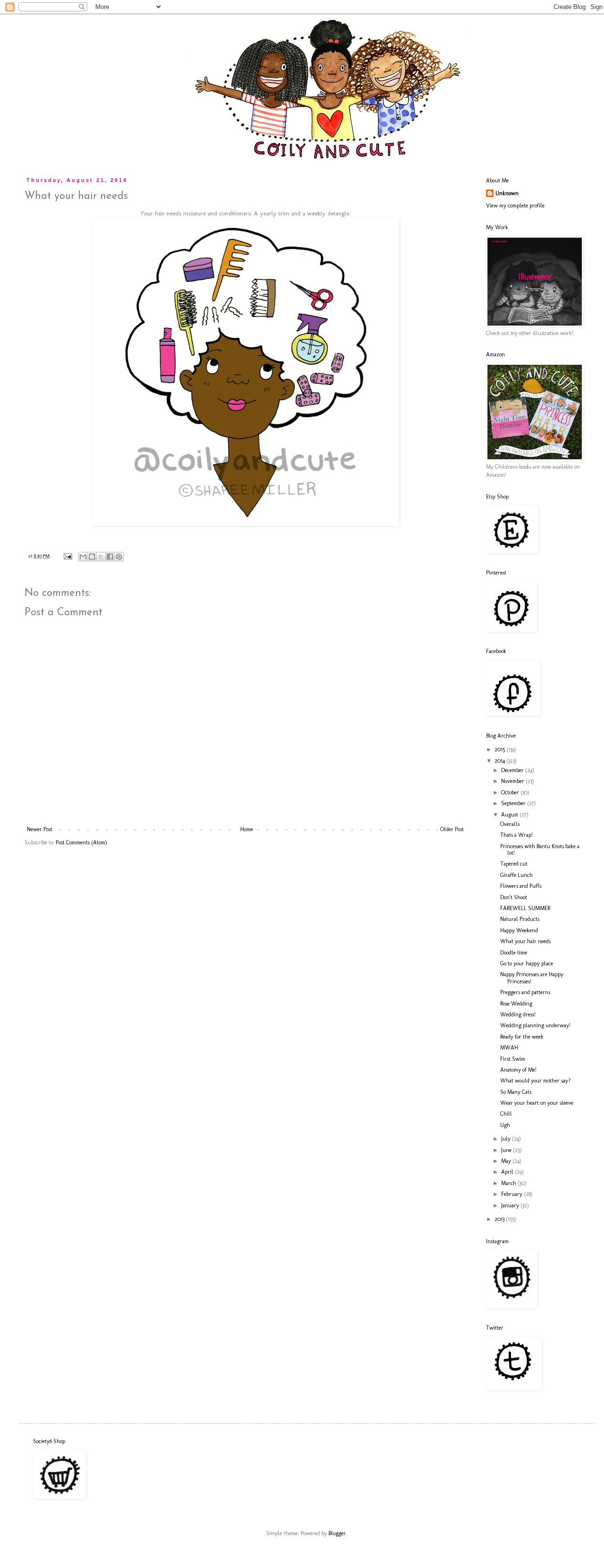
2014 (500, 760)
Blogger (337, 1533)
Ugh (505, 1125)
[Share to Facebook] (110, 556)
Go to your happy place (526, 963)
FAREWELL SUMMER (525, 908)
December (513, 770)
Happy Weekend (519, 930)
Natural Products (519, 919)
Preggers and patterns (525, 992)
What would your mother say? (535, 1080)
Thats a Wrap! (516, 835)
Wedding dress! (518, 1014)
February (512, 1194)
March (509, 1183)
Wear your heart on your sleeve (536, 1103)
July (506, 1138)
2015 (500, 749)
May (506, 1161)
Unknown (507, 193)
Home (246, 829)
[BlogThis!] (92, 556)
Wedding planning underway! (535, 1025)
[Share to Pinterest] (119, 556)
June (507, 1150)
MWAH (509, 1047)
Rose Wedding (516, 1003)
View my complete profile (515, 205)
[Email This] (83, 556)
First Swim (512, 1059)
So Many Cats (515, 1092)
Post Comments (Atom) (81, 842)
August (510, 814)
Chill (506, 1113)
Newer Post (39, 829)
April (508, 1172)
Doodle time (513, 952)
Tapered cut (514, 863)
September (514, 803)
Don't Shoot (513, 897)
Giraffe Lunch (516, 875)
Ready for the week (522, 1036)
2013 (500, 1219)
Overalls (510, 824)
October (510, 792)
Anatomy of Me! (518, 1069)
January (510, 1205)
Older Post (452, 829)
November (513, 781)
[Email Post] (67, 556)
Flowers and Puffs (520, 886)
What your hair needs (525, 941)
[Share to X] (101, 556)
